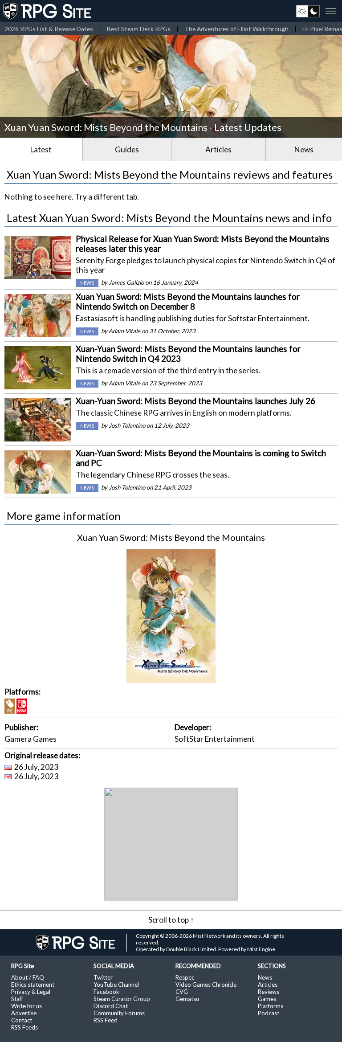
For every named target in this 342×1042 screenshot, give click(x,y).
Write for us (26, 1005)
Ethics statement (32, 984)
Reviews (268, 991)
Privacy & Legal (30, 991)
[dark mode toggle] (308, 11)
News (304, 149)
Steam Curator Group (122, 998)
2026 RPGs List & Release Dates (48, 29)
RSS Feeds (24, 1027)
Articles (218, 149)
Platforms (270, 1005)
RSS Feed (106, 1020)
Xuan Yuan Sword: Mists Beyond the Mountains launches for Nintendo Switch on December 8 (188, 301)
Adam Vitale (124, 331)
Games (267, 998)
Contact (21, 1020)
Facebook (106, 991)
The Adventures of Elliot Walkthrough (236, 29)
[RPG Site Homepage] (48, 11)
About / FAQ (27, 977)
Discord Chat (111, 1005)
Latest (41, 149)
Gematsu (187, 998)
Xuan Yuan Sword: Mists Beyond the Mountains (171, 537)
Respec (184, 977)
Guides (127, 149)
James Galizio (126, 282)
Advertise (24, 1013)
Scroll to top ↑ (171, 919)
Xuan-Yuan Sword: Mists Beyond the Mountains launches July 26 (195, 401)
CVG (181, 991)
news (87, 283)
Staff (17, 998)
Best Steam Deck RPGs (139, 29)
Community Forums (119, 1013)
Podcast (268, 1013)
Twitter (103, 977)
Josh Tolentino (127, 425)
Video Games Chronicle (205, 984)
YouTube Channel (116, 984)
